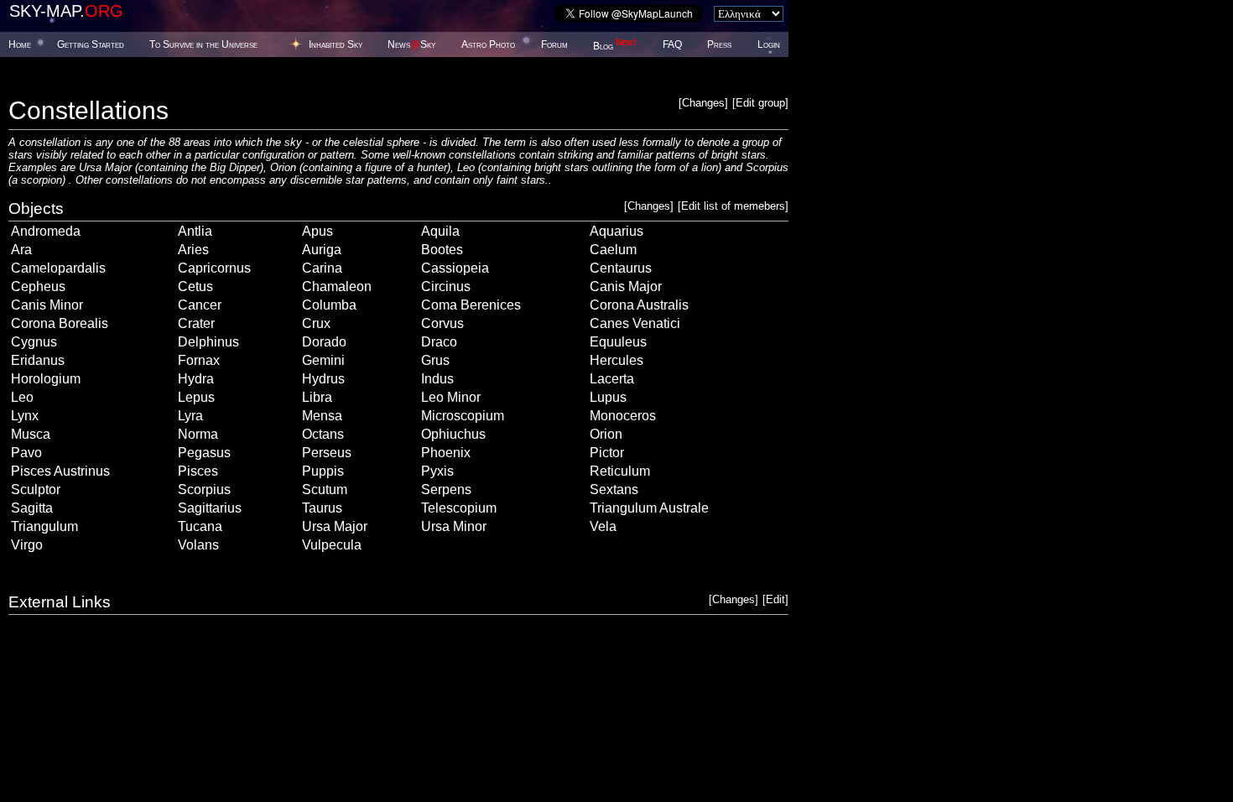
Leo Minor (451, 397)
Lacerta (612, 379)
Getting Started (90, 44)
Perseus (326, 452)
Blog (615, 46)
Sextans (614, 489)
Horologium (46, 379)
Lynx (25, 416)
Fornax (199, 360)
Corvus (442, 323)
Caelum (613, 249)
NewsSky (411, 44)
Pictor (607, 452)
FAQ (672, 44)
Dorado (324, 342)
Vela (603, 526)
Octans (323, 434)
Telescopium (459, 508)
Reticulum (620, 471)
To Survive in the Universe (203, 44)
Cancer (199, 305)
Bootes (442, 249)
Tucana (200, 526)
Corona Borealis (59, 323)
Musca (30, 434)
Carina (322, 268)
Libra (317, 397)
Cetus (195, 286)
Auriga (321, 249)
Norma (198, 434)
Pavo (26, 452)
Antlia (195, 231)
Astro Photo (488, 44)
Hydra (196, 379)
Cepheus (38, 286)
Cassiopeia (455, 268)
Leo (22, 397)
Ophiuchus (453, 434)
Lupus (608, 397)
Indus (437, 379)
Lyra (190, 416)
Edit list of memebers (733, 206)
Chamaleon (337, 286)
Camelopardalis (58, 268)
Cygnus (34, 342)
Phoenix (446, 452)
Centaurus (621, 268)
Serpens (446, 489)
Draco (439, 342)
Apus (317, 231)
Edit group (760, 102)
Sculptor (35, 489)
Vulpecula (332, 545)
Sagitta (32, 508)
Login (768, 44)
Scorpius (204, 489)
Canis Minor (47, 305)
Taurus (322, 508)
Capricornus (214, 268)
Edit (775, 599)
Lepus (196, 397)
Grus (435, 360)
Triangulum (44, 526)
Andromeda (46, 231)
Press (719, 44)
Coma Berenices (471, 305)
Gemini (323, 360)
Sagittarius (210, 508)
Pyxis (437, 471)
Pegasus (204, 452)
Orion (606, 434)
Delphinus (208, 342)
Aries (193, 249)
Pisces (198, 471)
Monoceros (623, 416)
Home (19, 44)
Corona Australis (639, 305)
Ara (21, 249)
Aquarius (616, 231)
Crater (196, 323)
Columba (329, 305)
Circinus (446, 286)
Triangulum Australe (649, 508)
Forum (554, 44)
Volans (198, 545)
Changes (703, 102)
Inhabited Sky (335, 44)
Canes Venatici (635, 323)
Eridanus (38, 360)
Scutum (324, 489)
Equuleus (618, 342)
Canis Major (626, 286)
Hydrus (323, 379)
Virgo (27, 545)
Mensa (322, 416)
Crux (316, 323)
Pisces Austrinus (60, 471)
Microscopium (462, 416)
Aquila (440, 231)
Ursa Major (334, 526)
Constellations (88, 110)
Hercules (616, 360)
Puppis (323, 471)
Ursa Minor (453, 526)
